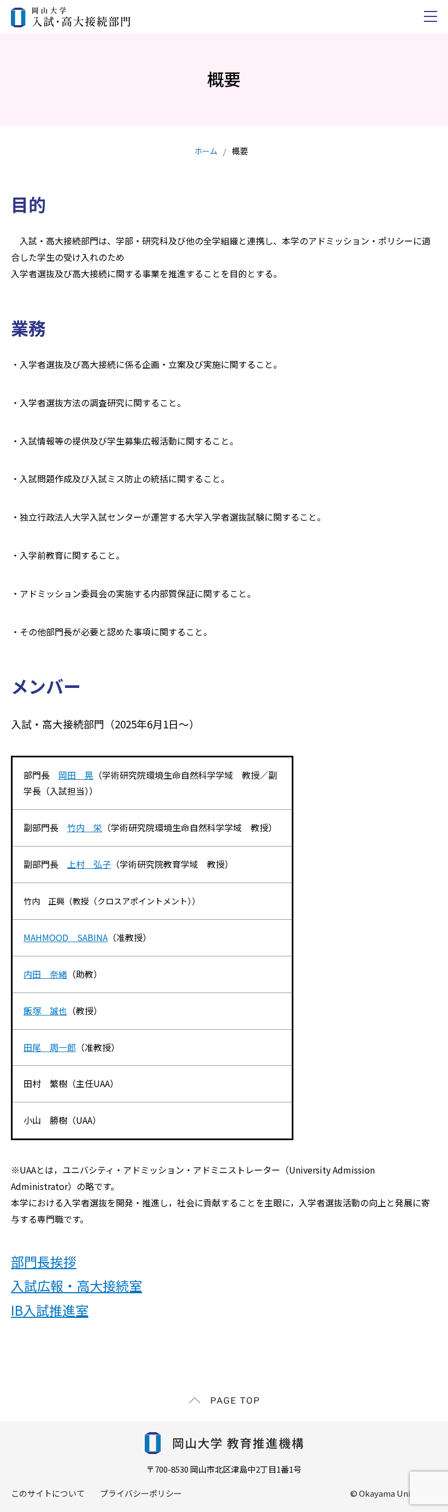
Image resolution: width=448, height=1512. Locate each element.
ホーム (205, 150)
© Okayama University (393, 1493)
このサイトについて (48, 1493)
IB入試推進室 (50, 1310)
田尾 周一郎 (49, 1047)
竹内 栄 (84, 827)
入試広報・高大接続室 (76, 1285)
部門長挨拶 (43, 1261)
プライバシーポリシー (141, 1493)
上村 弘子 (89, 864)
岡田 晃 (75, 774)
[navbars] (430, 16)
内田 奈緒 (45, 973)
